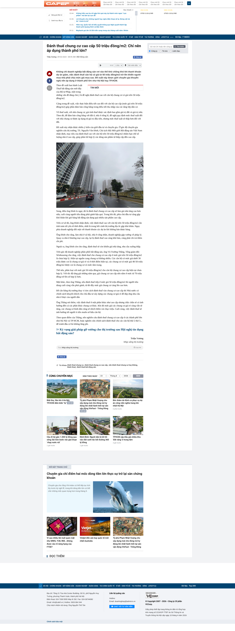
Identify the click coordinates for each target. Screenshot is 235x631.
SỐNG (157, 37)
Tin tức (165, 51)
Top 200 (192, 586)
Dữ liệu (178, 37)
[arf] (99, 350)
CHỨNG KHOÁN (55, 37)
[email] (49, 88)
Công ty (154, 51)
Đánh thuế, (71, 367)
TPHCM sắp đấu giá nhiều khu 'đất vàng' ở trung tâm (127, 438)
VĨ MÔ (131, 37)
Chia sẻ (138, 57)
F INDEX (186, 37)
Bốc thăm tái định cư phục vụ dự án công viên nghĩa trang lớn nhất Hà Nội (127, 403)
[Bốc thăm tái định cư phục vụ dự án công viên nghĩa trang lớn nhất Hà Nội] (128, 388)
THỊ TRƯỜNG (149, 37)
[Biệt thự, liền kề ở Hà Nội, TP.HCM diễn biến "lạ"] (62, 388)
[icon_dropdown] (189, 3)
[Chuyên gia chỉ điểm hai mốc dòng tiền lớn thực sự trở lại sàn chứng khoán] (118, 497)
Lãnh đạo (176, 51)
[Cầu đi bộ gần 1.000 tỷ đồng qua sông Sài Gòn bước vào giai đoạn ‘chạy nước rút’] (62, 425)
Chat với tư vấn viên (123, 606)
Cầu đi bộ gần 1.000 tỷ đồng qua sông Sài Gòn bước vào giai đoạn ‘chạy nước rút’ (62, 440)
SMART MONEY (105, 37)
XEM (138, 376)
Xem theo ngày (90, 376)
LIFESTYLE (165, 37)
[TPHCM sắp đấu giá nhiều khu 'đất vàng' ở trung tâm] (128, 425)
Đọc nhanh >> (128, 10)
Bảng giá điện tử (56, 15)
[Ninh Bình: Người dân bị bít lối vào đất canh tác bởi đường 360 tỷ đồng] (95, 425)
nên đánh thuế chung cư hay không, (123, 365)
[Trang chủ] (40, 37)
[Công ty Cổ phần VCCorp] (166, 595)
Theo (99, 348)
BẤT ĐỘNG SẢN (68, 37)
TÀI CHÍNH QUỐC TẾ (119, 37)
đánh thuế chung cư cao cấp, (96, 365)
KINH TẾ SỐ (138, 37)
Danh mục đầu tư (57, 20)
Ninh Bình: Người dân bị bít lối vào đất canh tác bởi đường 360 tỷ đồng (94, 440)
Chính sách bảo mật (54, 622)
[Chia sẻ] (49, 81)
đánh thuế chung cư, (75, 365)
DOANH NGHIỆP (81, 37)
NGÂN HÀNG (93, 37)
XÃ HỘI (45, 37)
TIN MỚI (94, 87)
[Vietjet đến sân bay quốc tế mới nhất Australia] (95, 526)
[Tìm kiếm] (179, 46)
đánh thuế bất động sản (86, 367)
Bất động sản (82, 57)
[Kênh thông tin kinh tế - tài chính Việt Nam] (72, 4)
